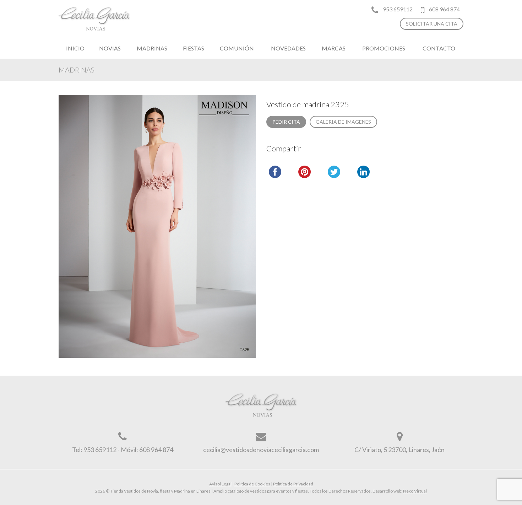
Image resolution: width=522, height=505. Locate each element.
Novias (110, 48)
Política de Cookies (252, 484)
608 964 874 (444, 9)
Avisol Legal (220, 484)
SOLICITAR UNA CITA (431, 24)
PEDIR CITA (286, 122)
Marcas (334, 48)
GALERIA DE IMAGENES (343, 122)
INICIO (75, 48)
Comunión (237, 48)
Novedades (288, 48)
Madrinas (152, 48)
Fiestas (193, 48)
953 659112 (398, 9)
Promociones (383, 48)
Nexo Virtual (415, 491)
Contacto (439, 48)
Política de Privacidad (293, 484)
